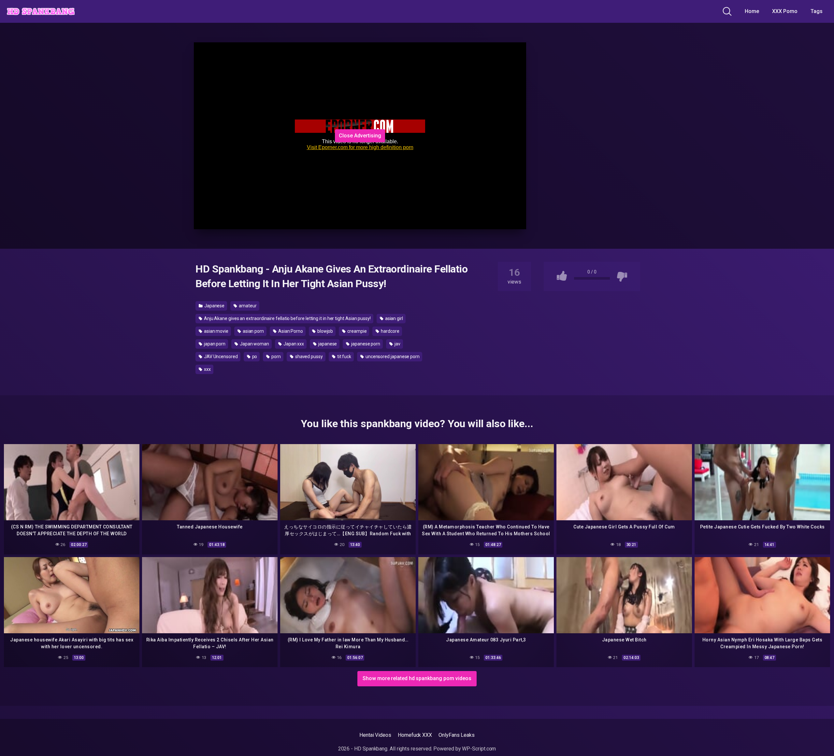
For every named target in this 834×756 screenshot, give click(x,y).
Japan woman (254, 343)
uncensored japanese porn (392, 356)
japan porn (214, 343)
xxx (207, 369)
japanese (327, 343)
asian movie (215, 331)
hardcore (389, 331)
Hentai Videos (375, 735)
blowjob (324, 331)
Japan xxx (293, 343)
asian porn (253, 331)
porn (275, 356)
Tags (817, 11)
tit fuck (343, 356)
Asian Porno (290, 331)
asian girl (393, 318)
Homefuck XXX (415, 735)
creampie (356, 331)
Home (752, 11)
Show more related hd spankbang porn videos (417, 678)
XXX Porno (785, 11)
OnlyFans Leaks (457, 735)
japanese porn (365, 343)
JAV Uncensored (220, 356)
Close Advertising (360, 136)
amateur (247, 305)
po (254, 356)
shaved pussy (308, 356)
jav (397, 343)
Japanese (213, 305)
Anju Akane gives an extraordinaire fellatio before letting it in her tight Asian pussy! (287, 318)
